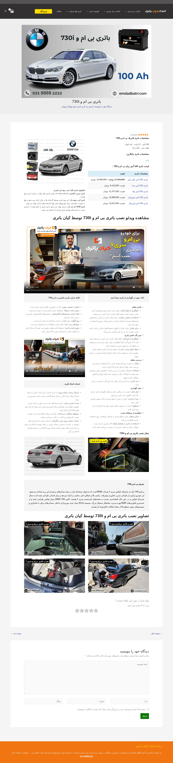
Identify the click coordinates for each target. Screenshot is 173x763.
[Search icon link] (5, 11)
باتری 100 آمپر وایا (140, 191)
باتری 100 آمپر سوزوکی (138, 197)
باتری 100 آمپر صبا (140, 185)
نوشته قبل (156, 633)
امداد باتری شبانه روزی (113, 2)
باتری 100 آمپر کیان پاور (138, 180)
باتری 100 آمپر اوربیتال (138, 203)
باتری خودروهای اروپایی (71, 106)
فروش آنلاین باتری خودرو (161, 2)
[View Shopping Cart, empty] (12, 11)
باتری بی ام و (87, 106)
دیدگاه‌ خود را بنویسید (103, 106)
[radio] (96, 611)
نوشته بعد (16, 633)
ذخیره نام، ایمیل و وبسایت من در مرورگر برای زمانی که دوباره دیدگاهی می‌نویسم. (111, 709)
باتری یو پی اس (92, 2)
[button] (43, 11)
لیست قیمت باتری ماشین (137, 2)
